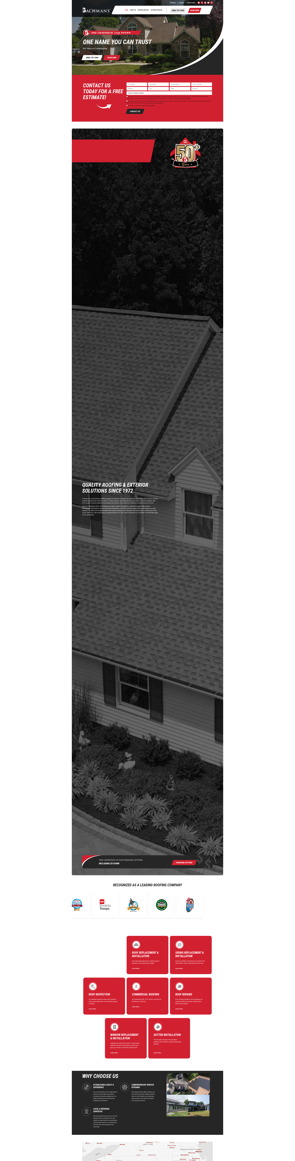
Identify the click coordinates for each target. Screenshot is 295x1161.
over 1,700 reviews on (102, 33)
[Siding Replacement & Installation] (179, 944)
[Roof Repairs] (179, 986)
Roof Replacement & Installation (145, 954)
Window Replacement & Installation (124, 1036)
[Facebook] (199, 3)
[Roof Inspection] (93, 986)
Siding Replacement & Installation (189, 954)
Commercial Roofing (145, 994)
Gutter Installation (167, 1035)
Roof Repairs (183, 994)
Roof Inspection (99, 994)
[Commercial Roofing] (136, 986)
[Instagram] (211, 3)
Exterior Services (156, 10)
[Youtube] (208, 3)
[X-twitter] (202, 3)
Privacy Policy (177, 98)
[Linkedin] (205, 3)
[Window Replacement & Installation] (114, 1027)
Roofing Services (143, 10)
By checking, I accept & (141, 105)
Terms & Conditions (186, 98)
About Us (133, 10)
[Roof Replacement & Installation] (136, 944)
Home (126, 10)
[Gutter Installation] (158, 1027)
